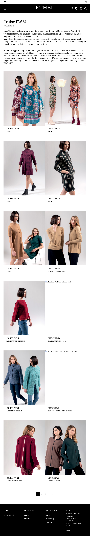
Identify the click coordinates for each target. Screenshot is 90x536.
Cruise (26, 515)
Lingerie (27, 519)
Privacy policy (49, 522)
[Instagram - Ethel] (85, 2)
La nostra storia (9, 515)
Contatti (47, 515)
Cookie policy (49, 519)
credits (68, 531)
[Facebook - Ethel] (82, 2)
